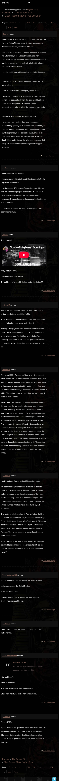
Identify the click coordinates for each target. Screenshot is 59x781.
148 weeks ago (49, 751)
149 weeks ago (49, 609)
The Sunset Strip (23, 12)
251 (34, 23)
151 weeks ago (49, 156)
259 (9, 27)
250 (28, 23)
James (5, 34)
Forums (6, 12)
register (30, 9)
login (38, 9)
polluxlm (6, 168)
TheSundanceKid (9, 575)
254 (51, 23)
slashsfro (6, 369)
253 (45, 23)
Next (16, 27)
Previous (12, 23)
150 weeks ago (49, 290)
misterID (6, 305)
